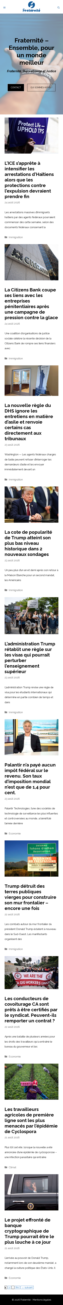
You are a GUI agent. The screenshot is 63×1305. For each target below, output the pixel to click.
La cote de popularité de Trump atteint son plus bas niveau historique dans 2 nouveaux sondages (28, 543)
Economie (15, 833)
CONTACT (16, 87)
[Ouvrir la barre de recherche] (58, 8)
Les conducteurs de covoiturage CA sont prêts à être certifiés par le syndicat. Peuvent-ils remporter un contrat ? (31, 1009)
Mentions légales (42, 1299)
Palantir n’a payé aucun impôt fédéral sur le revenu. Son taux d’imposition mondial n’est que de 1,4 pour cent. (30, 778)
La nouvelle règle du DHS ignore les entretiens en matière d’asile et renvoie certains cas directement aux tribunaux (29, 422)
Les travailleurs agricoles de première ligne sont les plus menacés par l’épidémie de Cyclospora (31, 1120)
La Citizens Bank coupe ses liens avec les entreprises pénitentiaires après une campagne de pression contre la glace (31, 303)
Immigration (16, 237)
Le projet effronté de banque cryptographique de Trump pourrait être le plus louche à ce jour (29, 1231)
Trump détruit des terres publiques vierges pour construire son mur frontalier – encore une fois (30, 897)
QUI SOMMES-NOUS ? (41, 87)
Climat (12, 1167)
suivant (27, 1287)
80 (18, 1287)
